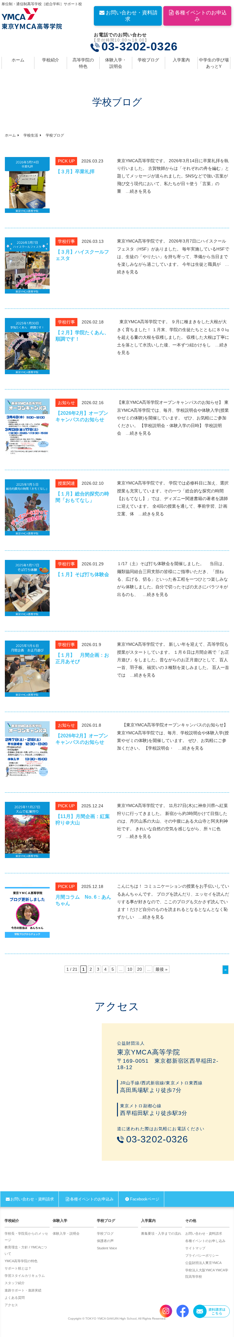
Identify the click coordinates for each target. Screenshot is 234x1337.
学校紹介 (50, 59)
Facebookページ (144, 1199)
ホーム (18, 59)
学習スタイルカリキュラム (25, 1275)
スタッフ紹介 (15, 1283)
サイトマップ (195, 1248)
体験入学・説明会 (115, 63)
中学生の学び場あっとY (214, 63)
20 (139, 969)
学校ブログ (148, 59)
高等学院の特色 (83, 63)
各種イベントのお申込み (201, 16)
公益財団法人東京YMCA (203, 1263)
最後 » (161, 969)
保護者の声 (105, 1241)
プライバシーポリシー (202, 1255)
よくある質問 (15, 1297)
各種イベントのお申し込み (205, 1241)
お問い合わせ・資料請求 (132, 16)
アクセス (11, 1305)
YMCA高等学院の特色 (21, 1261)
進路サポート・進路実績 (23, 1290)
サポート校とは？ (18, 1268)
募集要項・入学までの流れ (161, 1233)
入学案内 (181, 59)
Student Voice (107, 1248)
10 (129, 969)
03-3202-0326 (139, 46)
